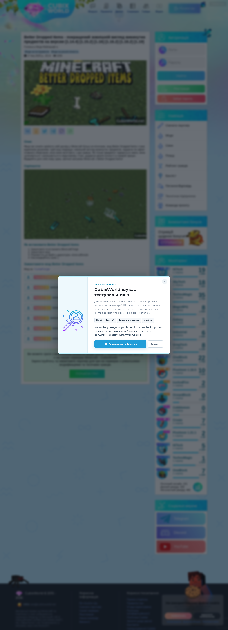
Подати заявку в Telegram (122, 344)
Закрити (155, 344)
